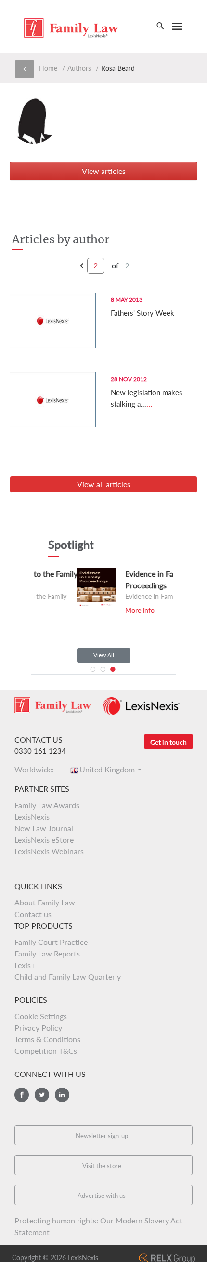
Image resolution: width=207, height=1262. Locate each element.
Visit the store (101, 1165)
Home (48, 68)
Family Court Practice (51, 941)
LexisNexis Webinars (49, 851)
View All (103, 655)
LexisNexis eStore (44, 839)
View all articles (103, 484)
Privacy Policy (38, 1027)
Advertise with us (102, 1195)
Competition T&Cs (45, 1050)
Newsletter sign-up (102, 1136)
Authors (79, 68)
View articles (104, 170)
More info (91, 610)
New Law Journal (43, 828)
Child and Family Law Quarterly (67, 976)
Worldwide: (37, 769)
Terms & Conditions (47, 1039)
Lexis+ (24, 965)
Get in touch (168, 742)
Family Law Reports (47, 953)
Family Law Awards (46, 805)
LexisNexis (32, 816)
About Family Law (44, 902)
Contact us (33, 913)
